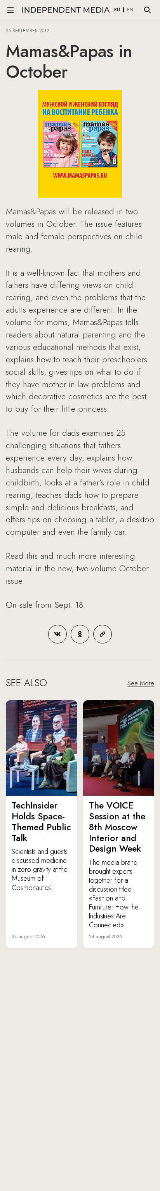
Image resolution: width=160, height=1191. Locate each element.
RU (117, 10)
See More (140, 683)
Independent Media (66, 10)
